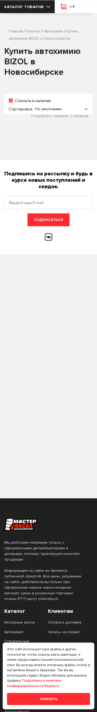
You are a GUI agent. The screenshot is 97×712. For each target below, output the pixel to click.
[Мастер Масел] (44, 524)
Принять (48, 699)
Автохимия (13, 632)
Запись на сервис (64, 632)
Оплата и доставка (64, 622)
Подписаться (48, 219)
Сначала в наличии (33, 100)
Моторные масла (19, 622)
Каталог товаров (24, 7)
